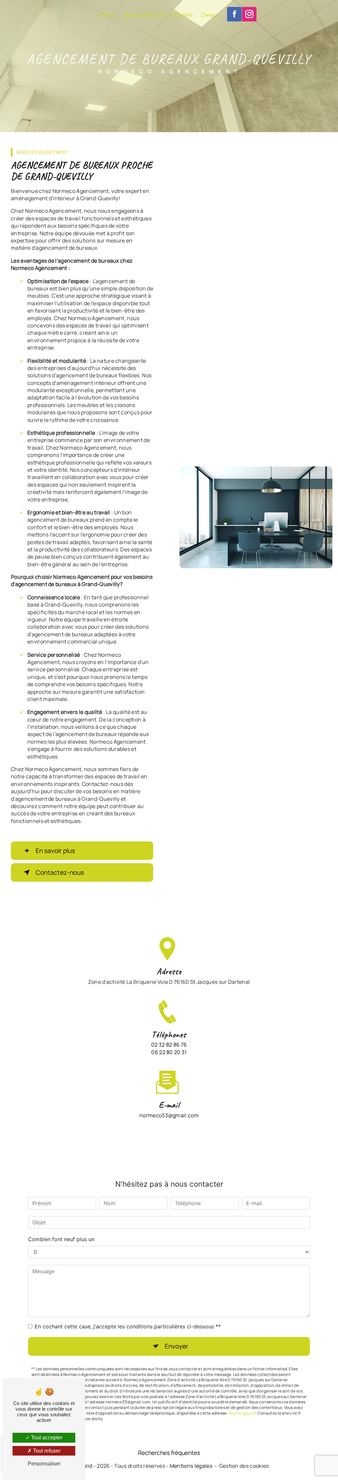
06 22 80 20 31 (168, 1052)
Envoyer (176, 1346)
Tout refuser (46, 1451)
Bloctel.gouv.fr (242, 1413)
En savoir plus (55, 850)
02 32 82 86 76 (169, 1044)
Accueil (107, 14)
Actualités (180, 14)
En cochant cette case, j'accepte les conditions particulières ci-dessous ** (128, 1326)
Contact (210, 14)
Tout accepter (46, 1437)
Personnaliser (44, 1463)
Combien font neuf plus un (61, 1239)
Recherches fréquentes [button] (169, 1453)
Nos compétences (141, 14)
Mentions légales (191, 1465)
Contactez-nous (60, 872)
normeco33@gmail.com (169, 1115)
